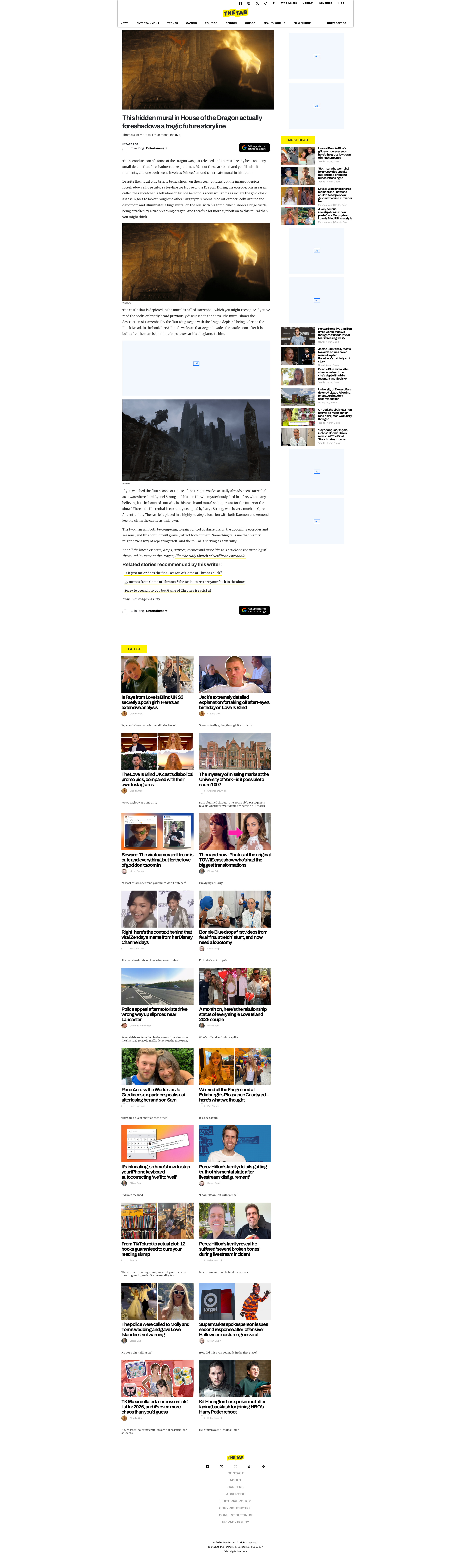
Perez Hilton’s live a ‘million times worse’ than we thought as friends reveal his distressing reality (335, 333)
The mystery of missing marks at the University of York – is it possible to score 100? (234, 779)
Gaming (191, 23)
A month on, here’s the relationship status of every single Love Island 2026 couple (233, 1014)
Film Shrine (302, 23)
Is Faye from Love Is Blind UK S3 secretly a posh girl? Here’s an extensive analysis (152, 702)
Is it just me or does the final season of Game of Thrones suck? (173, 573)
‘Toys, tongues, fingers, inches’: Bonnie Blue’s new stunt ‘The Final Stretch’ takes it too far (333, 434)
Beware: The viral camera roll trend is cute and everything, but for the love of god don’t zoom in (157, 860)
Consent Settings (235, 1515)
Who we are (289, 2)
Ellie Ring (137, 148)
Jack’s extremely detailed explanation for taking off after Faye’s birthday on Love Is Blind (234, 702)
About (235, 1480)
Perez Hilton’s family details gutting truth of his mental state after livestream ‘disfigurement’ (233, 1172)
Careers (235, 1487)
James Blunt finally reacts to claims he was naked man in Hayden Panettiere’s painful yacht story (334, 355)
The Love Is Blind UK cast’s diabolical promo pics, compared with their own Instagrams (157, 779)
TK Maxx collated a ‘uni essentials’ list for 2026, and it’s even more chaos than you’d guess (154, 1406)
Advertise (325, 2)
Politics (211, 23)
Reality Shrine (274, 23)
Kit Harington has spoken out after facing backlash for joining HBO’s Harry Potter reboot (232, 1406)
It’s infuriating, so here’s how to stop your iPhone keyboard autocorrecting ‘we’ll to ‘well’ (155, 1172)
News (124, 23)
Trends (172, 23)
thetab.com (228, 1542)
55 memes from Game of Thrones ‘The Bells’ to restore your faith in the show (184, 582)
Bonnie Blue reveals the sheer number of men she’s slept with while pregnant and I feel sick (333, 374)
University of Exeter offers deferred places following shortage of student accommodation (334, 394)
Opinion (231, 23)
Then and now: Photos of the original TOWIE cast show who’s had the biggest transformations (235, 860)
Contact (308, 2)
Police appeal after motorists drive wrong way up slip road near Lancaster (154, 1014)
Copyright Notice (235, 1508)
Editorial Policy (235, 1501)
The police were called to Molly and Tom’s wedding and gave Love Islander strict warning (155, 1329)
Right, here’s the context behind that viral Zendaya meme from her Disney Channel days (156, 937)
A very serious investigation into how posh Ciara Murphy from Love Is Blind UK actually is (335, 213)
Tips (341, 2)
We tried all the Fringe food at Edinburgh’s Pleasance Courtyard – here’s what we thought (233, 1094)
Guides (250, 23)
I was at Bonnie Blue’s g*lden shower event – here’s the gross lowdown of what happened (334, 153)
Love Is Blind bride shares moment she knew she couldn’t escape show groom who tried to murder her (335, 195)
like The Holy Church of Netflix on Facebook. (210, 556)
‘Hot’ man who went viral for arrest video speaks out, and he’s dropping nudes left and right (333, 173)
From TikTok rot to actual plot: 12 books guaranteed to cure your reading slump (153, 1249)
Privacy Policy (235, 1522)
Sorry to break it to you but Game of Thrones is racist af (167, 590)
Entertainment (148, 23)
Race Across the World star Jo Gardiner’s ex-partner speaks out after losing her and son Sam (153, 1094)
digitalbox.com (238, 1551)
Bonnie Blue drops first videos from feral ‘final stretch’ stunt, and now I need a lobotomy (233, 937)
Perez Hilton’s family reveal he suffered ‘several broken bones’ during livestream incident (229, 1249)
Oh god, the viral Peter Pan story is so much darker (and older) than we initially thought (335, 414)
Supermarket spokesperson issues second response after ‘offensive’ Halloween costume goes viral (233, 1329)
